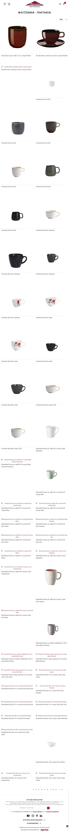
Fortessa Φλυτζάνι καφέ (44, 317)
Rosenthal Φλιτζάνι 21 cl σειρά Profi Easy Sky (51, 704)
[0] (64, 4)
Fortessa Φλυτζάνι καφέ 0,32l (11, 448)
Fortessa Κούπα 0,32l (43, 143)
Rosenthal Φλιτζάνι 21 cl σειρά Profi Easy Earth (17, 688)
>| (62, 789)
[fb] (37, 816)
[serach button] (60, 4)
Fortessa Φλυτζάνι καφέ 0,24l (46, 405)
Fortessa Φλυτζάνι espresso (45, 230)
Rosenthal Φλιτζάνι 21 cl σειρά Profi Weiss (15, 718)
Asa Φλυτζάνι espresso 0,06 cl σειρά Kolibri (16, 69)
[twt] (28, 816)
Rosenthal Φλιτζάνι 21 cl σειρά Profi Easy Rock (17, 704)
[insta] (33, 816)
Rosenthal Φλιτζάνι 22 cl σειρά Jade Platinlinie (51, 718)
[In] (41, 816)
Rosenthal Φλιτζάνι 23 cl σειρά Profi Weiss (50, 762)
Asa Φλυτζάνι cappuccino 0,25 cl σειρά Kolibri (52, 55)
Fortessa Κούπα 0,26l (43, 99)
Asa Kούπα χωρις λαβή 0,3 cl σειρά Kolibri (16, 55)
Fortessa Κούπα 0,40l (43, 186)
